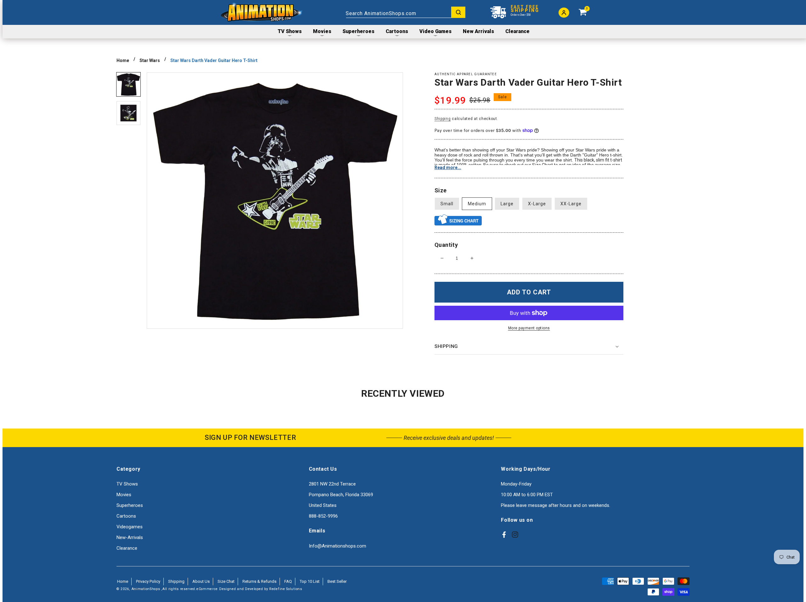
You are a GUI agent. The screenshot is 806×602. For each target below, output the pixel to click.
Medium (477, 203)
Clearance (126, 548)
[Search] (458, 12)
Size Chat (226, 581)
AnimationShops (146, 589)
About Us (201, 581)
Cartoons (126, 516)
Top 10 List (310, 581)
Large (507, 203)
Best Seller (337, 581)
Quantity (446, 244)
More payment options (529, 328)
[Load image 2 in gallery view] (128, 113)
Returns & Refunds (259, 581)
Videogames (129, 527)
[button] (528, 347)
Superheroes (129, 505)
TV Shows (127, 484)
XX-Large (571, 203)
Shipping (442, 118)
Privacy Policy (148, 581)
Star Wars (149, 60)
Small (446, 203)
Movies (123, 494)
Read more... (447, 167)
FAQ (288, 581)
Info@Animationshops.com (337, 546)
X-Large (537, 203)
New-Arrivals (129, 537)
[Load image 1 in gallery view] (128, 84)
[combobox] (405, 12)
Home (122, 60)
